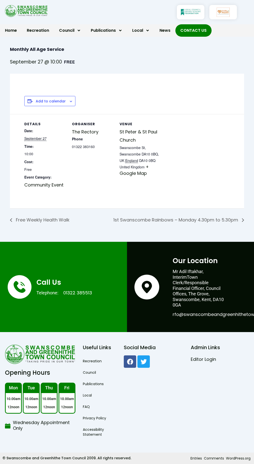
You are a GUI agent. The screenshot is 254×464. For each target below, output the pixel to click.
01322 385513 (77, 293)
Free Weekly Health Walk (42, 220)
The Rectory (85, 132)
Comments (214, 458)
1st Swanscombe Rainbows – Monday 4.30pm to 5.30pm (176, 220)
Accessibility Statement (93, 432)
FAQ (86, 406)
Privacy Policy (94, 418)
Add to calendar (51, 101)
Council (66, 30)
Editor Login (203, 359)
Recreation (38, 30)
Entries (196, 458)
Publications (103, 30)
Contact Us (193, 30)
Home (11, 30)
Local (137, 30)
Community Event (44, 185)
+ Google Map (134, 170)
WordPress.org (238, 458)
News (164, 30)
